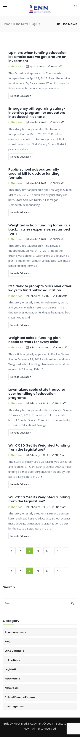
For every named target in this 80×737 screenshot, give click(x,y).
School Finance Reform (20, 697)
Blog (8, 641)
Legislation (12, 669)
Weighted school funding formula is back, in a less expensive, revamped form (39, 229)
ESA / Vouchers (14, 651)
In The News (15, 66)
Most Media (21, 723)
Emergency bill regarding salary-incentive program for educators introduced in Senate (37, 112)
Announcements (15, 632)
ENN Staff (56, 66)
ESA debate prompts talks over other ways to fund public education (39, 288)
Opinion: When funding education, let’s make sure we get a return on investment (38, 56)
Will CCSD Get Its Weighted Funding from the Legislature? (39, 447)
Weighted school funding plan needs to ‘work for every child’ (34, 339)
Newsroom (12, 688)
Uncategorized (14, 706)
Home (6, 24)
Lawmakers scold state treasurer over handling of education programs (36, 393)
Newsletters (12, 678)
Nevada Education (20, 95)
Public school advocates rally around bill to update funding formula (34, 173)
